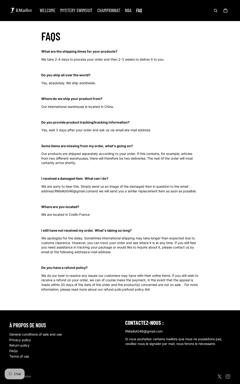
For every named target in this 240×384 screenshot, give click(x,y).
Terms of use (19, 356)
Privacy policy (20, 340)
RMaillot (25, 376)
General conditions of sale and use (35, 334)
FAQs (13, 351)
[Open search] (215, 10)
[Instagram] (228, 376)
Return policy (19, 345)
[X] (219, 376)
